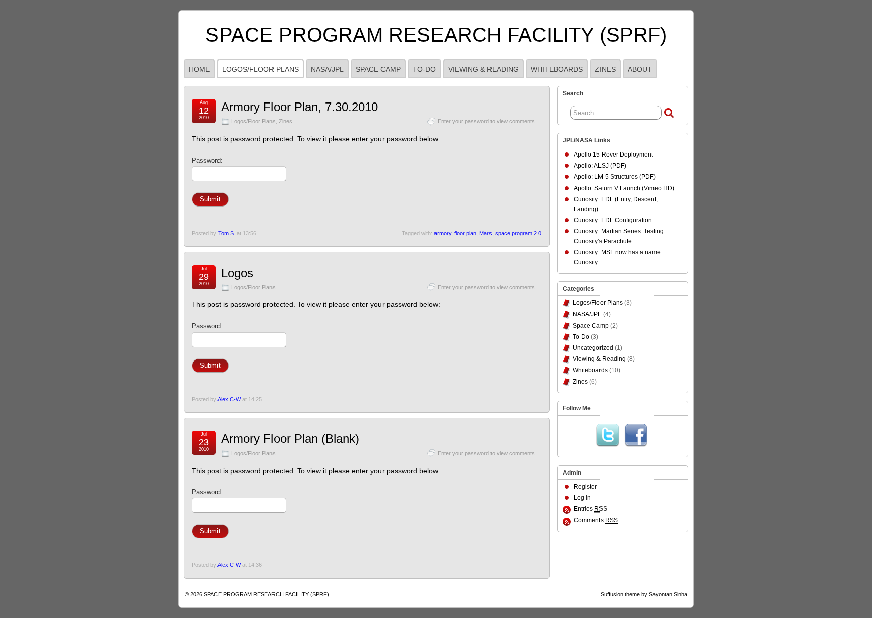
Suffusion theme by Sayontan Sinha (644, 594)
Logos (237, 273)
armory (442, 233)
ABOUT (640, 69)
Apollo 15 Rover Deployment (613, 154)
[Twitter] (607, 435)
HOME (199, 69)
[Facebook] (636, 435)
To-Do (424, 69)
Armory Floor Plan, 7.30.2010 (299, 107)
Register (585, 486)
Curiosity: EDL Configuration (613, 220)
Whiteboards (557, 69)
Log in (582, 497)
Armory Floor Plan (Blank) (290, 438)
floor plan (465, 233)
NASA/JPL (327, 69)
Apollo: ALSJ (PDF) (600, 165)
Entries (590, 508)
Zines (605, 69)
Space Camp (378, 69)
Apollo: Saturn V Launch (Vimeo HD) (624, 188)
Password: (207, 160)
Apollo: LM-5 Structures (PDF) (615, 176)
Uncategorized (593, 347)
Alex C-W (229, 399)
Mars (485, 233)
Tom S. (226, 233)
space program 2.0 (518, 233)
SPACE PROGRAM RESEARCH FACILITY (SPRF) (436, 35)
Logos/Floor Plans (260, 69)
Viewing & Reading (483, 69)
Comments (596, 520)
